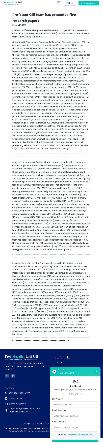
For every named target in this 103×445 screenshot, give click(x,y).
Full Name (57, 399)
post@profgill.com (17, 403)
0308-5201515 (15, 398)
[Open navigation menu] (59, 3)
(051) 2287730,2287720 (19, 393)
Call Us (70, 3)
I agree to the (74, 434)
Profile (59, 362)
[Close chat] (96, 372)
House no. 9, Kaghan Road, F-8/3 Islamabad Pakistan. (25, 410)
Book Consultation (88, 3)
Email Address (59, 410)
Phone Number (59, 421)
